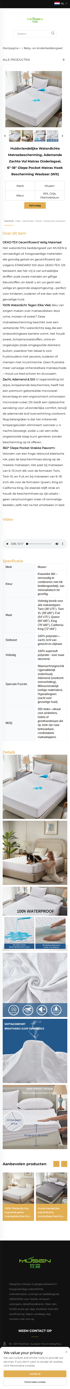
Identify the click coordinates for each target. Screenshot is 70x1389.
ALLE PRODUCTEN (16, 59)
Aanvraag (35, 205)
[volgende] (62, 136)
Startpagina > (12, 48)
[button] (56, 1164)
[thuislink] (35, 19)
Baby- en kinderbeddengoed (43, 48)
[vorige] (5, 136)
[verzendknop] (52, 33)
